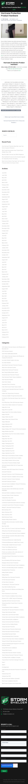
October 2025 (5, 194)
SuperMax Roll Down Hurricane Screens (11, 600)
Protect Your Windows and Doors (9, 549)
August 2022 (5, 233)
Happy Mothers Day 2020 (8, 431)
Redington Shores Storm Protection (10, 562)
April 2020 (4, 298)
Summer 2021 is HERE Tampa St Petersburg (12, 598)
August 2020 (5, 288)
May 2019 (4, 325)
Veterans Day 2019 (6, 673)
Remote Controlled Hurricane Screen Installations (13, 565)
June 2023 (4, 211)
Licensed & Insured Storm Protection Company (13, 505)
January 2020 (5, 305)
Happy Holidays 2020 (7, 426)
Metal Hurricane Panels (7, 517)
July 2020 (4, 291)
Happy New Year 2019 (7, 438)
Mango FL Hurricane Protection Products (11, 507)
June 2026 (4, 175)
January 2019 (5, 334)
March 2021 (4, 272)
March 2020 (4, 301)
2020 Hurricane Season (7, 351)
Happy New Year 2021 (7, 441)
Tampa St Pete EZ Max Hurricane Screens (11, 641)
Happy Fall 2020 (5, 414)
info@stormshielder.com (8, 714)
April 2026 (4, 180)
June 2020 (4, 293)
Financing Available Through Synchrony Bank (12, 395)
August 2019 (5, 317)
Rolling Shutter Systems (7, 572)
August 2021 (5, 259)
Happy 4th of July (6, 407)
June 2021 (4, 264)
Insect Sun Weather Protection (9, 500)
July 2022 (4, 235)
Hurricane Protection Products (9, 481)
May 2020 (4, 296)
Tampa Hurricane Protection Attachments (11, 629)
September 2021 (6, 257)
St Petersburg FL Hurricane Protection (10, 584)
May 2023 (4, 214)
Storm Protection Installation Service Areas (12, 596)
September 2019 (6, 315)
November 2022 (5, 228)
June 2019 (4, 322)
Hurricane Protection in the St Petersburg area (12, 474)
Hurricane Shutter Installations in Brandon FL (12, 493)
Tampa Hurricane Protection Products (10, 631)
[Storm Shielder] (7, 3)
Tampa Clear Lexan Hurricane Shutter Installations (13, 617)
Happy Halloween (6, 421)
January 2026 (5, 187)
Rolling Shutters (5, 575)
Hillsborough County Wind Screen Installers (14, 117)
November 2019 (5, 310)
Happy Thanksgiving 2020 (8, 446)
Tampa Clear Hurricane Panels (9, 612)
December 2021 (5, 250)
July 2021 (4, 262)
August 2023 (5, 206)
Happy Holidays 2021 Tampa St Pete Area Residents (14, 429)
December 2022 (5, 226)
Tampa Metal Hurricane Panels (9, 634)
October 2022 (5, 230)
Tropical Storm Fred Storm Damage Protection (12, 659)
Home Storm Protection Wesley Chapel (11, 462)
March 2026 (4, 182)
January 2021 (5, 276)
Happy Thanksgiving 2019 (8, 443)
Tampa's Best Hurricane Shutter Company (11, 652)
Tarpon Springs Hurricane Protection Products (12, 655)
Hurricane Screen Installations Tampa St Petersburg (13, 484)
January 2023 (5, 223)
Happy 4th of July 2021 (7, 409)
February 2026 (5, 185)
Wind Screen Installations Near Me (10, 681)
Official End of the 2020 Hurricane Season (11, 531)
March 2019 (4, 330)
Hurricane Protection (6, 471)
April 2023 (4, 216)
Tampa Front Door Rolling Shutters (10, 624)
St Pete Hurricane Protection (8, 579)
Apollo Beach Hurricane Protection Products (12, 365)
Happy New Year (6, 436)
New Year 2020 (5, 526)
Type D (3, 664)
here (2, 55)
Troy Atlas (5, 19)
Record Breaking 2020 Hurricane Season (11, 560)
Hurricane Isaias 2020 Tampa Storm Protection (13, 469)
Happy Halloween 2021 (7, 424)
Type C (3, 662)
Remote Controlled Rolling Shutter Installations (12, 567)
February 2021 (5, 274)
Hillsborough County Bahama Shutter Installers (12, 455)
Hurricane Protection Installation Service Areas (12, 476)
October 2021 (5, 255)
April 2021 (4, 269)
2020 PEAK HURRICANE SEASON (9, 353)
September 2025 (6, 197)
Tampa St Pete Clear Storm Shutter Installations (13, 638)
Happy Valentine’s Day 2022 (8, 453)
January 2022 (5, 247)
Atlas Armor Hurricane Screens (9, 367)
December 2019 (5, 308)
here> (19, 70)
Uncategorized (5, 667)
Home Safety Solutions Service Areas (10, 460)
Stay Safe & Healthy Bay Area (8, 587)
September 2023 (6, 204)
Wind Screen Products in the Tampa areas (11, 683)
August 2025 (5, 199)
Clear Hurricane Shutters (7, 379)
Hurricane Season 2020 (7, 486)
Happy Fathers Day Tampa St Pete (10, 419)
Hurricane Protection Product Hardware (11, 20)
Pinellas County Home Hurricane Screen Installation (13, 533)
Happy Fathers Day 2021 (7, 417)
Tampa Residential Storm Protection (10, 636)
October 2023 (5, 201)
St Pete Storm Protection (8, 582)
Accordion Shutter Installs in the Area (10, 360)
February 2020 (5, 303)
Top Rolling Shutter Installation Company (11, 657)
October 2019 (5, 313)
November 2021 (5, 252)
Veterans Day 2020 (6, 676)
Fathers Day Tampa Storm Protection (10, 393)
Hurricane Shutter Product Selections (10, 495)
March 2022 (4, 243)
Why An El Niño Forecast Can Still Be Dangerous (13, 154)
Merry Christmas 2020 (7, 514)
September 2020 (6, 286)
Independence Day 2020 (7, 497)
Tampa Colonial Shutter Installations (10, 619)
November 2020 (5, 281)
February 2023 (5, 221)
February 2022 (5, 245)
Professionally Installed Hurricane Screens (11, 544)
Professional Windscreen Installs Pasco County (12, 542)
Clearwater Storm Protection (8, 384)
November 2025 (5, 192)
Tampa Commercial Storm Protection (10, 621)
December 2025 (5, 189)
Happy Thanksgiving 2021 (8, 448)
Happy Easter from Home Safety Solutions (11, 412)
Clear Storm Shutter (6, 382)
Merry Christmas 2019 (7, 512)
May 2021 (4, 267)
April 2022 (4, 240)
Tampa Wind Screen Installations (9, 647)
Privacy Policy (21, 779)
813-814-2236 (14, 8)
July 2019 (4, 320)
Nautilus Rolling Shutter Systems (9, 519)
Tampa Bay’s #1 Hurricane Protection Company (13, 609)
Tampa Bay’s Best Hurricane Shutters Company (14, 781)
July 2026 (4, 172)
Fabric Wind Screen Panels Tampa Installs (11, 386)
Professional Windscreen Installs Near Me (11, 540)
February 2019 (5, 332)
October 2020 (5, 284)
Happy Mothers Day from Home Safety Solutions (13, 433)
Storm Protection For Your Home (9, 593)
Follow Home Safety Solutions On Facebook (12, 404)
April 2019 (4, 327)
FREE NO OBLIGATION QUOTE (15, 68)
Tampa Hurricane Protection (8, 626)
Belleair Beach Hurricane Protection (10, 370)
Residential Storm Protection (8, 570)
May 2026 (4, 177)
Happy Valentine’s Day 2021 (8, 450)
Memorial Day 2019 (6, 509)
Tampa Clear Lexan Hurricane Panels (10, 614)
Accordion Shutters (6, 362)
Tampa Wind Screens (7, 650)
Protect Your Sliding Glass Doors (9, 547)
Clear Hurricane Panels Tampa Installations (11, 377)
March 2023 (4, 218)
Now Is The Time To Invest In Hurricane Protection (13, 528)
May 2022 (4, 238)
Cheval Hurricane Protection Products (10, 374)
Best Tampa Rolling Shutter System (10, 372)
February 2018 (5, 337)
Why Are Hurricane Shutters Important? (11, 678)
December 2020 (5, 279)
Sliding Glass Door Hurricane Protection (11, 577)
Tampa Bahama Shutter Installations (10, 607)
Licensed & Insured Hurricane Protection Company (13, 502)
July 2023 (4, 209)
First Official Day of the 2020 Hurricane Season (12, 402)
